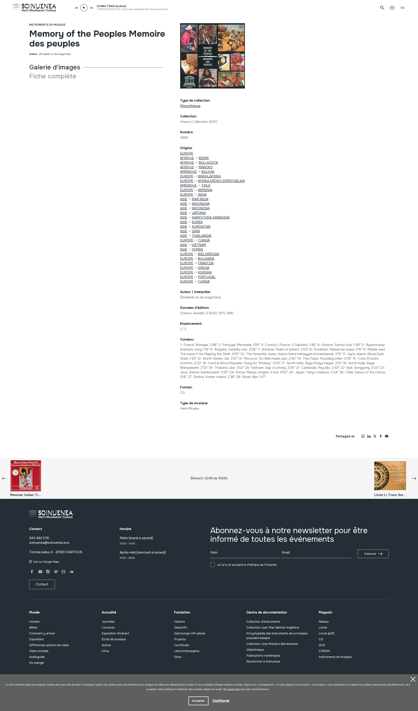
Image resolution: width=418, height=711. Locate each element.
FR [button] (402, 8)
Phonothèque (190, 106)
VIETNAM (199, 245)
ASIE (183, 199)
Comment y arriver (42, 633)
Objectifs (180, 627)
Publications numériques (263, 655)
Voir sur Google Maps (46, 562)
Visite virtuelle (38, 651)
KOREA (197, 222)
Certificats (181, 645)
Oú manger (36, 663)
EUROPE (186, 153)
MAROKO (206, 167)
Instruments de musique (47, 24)
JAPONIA (199, 213)
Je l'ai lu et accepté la (247, 565)
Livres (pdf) (327, 633)
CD (321, 639)
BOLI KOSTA (208, 163)
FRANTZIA (206, 263)
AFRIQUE (187, 158)
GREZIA (203, 268)
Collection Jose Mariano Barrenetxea (272, 644)
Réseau (324, 621)
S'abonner (370, 554)
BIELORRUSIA (208, 254)
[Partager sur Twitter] (375, 436)
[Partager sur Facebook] (381, 436)
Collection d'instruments (263, 621)
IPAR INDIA (200, 199)
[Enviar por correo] (387, 436)
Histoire (179, 621)
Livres (323, 627)
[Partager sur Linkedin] (369, 436)
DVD (322, 645)
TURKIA (204, 240)
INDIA (202, 195)
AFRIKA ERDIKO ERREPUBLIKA (221, 181)
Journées (108, 621)
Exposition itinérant (115, 633)
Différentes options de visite (49, 645)
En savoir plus (232, 689)
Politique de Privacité (262, 565)
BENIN (204, 158)
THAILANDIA (201, 236)
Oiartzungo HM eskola (189, 633)
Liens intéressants (186, 651)
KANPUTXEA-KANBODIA (211, 217)
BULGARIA (206, 259)
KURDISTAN (201, 227)
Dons (177, 657)
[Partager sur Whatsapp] (363, 436)
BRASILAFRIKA (209, 176)
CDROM (324, 651)
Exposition (36, 639)
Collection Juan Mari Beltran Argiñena (272, 627)
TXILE (205, 185)
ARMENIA (205, 190)
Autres (106, 645)
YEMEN (197, 249)
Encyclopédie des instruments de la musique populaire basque (277, 636)
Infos (105, 651)
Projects (180, 639)
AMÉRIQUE (188, 172)
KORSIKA (205, 272)
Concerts (108, 627)
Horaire (34, 621)
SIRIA (196, 231)
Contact (42, 584)
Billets (33, 627)
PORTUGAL (207, 277)
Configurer (221, 701)
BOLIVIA (207, 172)
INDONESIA (200, 204)
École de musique (114, 639)
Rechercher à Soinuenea (263, 661)
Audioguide (37, 657)
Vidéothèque (255, 650)
